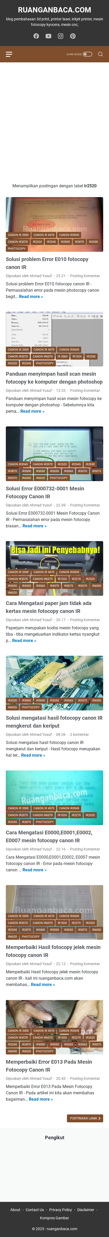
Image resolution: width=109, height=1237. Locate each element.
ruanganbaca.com (54, 10)
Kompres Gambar (54, 1218)
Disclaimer (85, 1210)
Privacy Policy (60, 1210)
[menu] (12, 54)
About (15, 1210)
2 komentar (79, 734)
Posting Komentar (85, 276)
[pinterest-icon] (72, 36)
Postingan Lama (84, 1118)
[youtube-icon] (48, 36)
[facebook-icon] (36, 36)
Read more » (31, 296)
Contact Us (35, 1210)
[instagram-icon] (60, 36)
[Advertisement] (54, 122)
